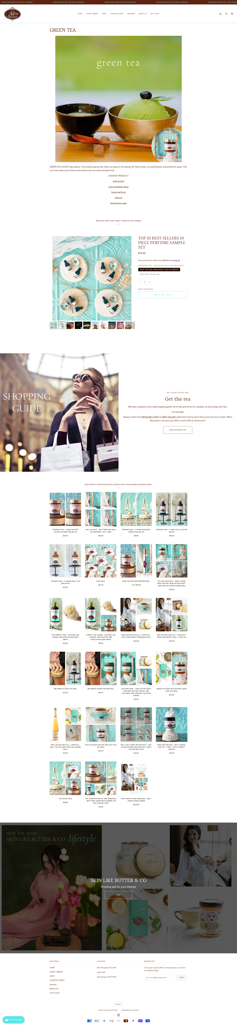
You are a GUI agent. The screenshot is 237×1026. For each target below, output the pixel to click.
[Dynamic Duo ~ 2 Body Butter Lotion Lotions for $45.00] (65, 509)
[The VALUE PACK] (65, 778)
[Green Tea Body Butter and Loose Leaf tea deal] (171, 668)
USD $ (117, 1004)
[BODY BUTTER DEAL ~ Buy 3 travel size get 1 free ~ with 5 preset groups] (171, 724)
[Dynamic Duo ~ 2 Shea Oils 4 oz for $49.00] (171, 509)
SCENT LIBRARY (56, 972)
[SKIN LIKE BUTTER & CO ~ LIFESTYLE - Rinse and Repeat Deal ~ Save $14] (171, 614)
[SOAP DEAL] (101, 561)
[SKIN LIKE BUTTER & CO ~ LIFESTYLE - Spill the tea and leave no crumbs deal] (65, 724)
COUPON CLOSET (57, 980)
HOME (52, 968)
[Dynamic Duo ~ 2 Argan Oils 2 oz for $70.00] (65, 561)
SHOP (118, 895)
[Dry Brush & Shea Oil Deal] (65, 668)
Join (181, 977)
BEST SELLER (169, 417)
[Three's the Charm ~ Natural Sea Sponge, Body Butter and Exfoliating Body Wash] (101, 614)
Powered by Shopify (130, 1010)
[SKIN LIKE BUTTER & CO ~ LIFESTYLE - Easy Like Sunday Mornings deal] (136, 614)
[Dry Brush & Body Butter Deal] (101, 668)
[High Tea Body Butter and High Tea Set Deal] (101, 724)
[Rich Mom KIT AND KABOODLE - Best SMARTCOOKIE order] (136, 778)
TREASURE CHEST (150, 417)
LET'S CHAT (54, 993)
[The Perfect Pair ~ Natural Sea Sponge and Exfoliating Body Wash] (65, 614)
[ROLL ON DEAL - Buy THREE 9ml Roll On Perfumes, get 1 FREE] (101, 509)
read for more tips (177, 430)
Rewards (53, 984)
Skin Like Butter (106, 1010)
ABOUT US (54, 989)
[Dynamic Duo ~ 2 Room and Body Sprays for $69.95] (136, 509)
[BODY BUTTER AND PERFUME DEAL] (136, 561)
